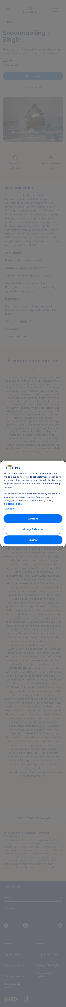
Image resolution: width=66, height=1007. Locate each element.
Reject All (33, 539)
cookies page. (15, 503)
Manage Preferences (33, 529)
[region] (33, 503)
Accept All (33, 518)
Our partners (12, 508)
